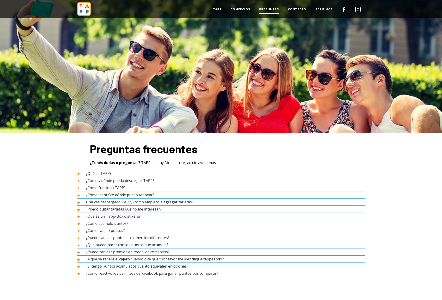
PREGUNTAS (269, 9)
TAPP (217, 9)
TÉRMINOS (324, 9)
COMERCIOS (240, 9)
